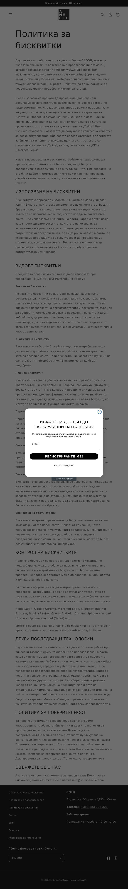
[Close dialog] (99, 412)
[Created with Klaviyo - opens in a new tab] (64, 479)
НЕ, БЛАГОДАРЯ (64, 466)
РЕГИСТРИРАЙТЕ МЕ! (64, 456)
